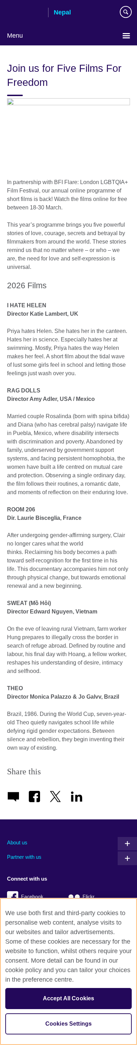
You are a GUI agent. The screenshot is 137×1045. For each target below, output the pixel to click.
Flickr (88, 896)
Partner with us (24, 857)
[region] (68, 971)
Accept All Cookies (68, 998)
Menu (15, 35)
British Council (25, 13)
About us (17, 842)
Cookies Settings (68, 1024)
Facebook (32, 896)
